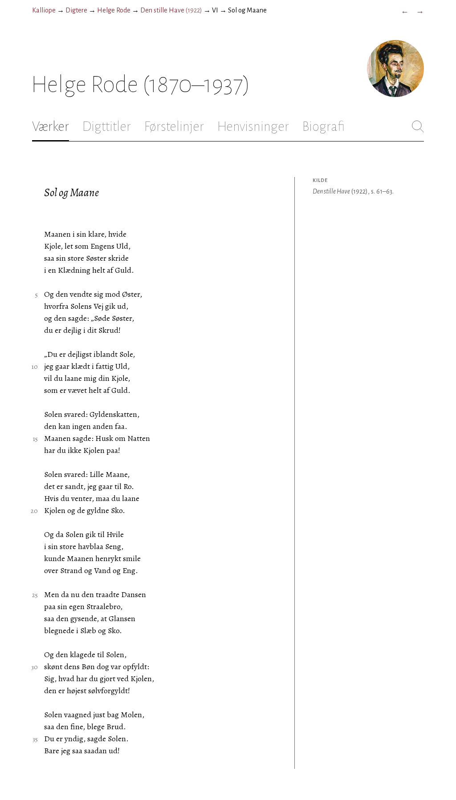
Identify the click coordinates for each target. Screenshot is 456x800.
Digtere (76, 10)
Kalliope (44, 10)
